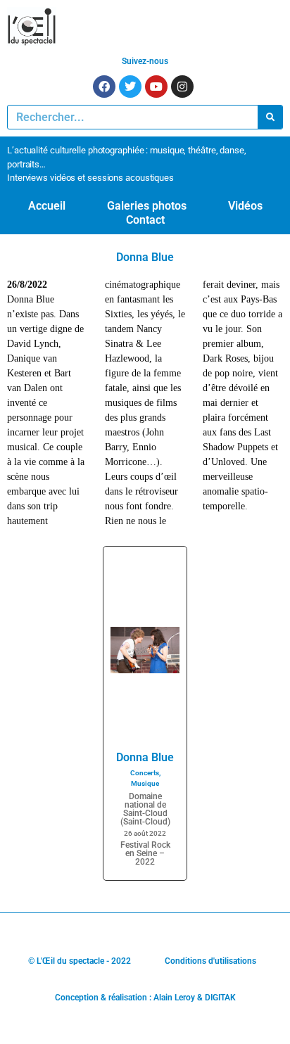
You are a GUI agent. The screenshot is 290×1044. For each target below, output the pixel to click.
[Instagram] (182, 86)
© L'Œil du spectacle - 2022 (79, 961)
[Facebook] (104, 86)
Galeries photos (147, 205)
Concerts (144, 773)
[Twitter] (130, 86)
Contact (145, 220)
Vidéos (245, 205)
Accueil (46, 205)
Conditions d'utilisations (210, 961)
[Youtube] (156, 86)
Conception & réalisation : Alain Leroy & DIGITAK (145, 997)
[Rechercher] (270, 117)
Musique (145, 783)
